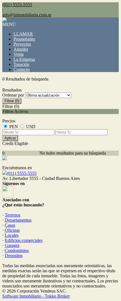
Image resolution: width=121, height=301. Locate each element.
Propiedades (24, 39)
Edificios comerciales (23, 240)
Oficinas (12, 230)
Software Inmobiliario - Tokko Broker (36, 296)
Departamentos (18, 220)
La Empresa (24, 59)
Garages (12, 245)
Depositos (14, 255)
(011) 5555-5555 (22, 173)
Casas (10, 225)
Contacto (22, 69)
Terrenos (12, 215)
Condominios (17, 250)
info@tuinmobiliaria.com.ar (26, 14)
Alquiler (21, 49)
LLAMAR (23, 34)
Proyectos (22, 44)
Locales (12, 235)
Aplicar (10, 138)
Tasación (21, 64)
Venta (19, 54)
